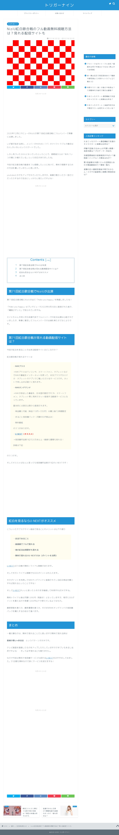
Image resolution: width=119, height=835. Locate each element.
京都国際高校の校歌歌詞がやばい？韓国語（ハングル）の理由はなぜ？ (99, 156)
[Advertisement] (40, 112)
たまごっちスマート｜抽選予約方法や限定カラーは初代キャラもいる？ (101, 106)
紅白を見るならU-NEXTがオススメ (33, 272)
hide (48, 260)
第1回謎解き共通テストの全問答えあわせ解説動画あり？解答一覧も (99, 163)
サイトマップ (87, 13)
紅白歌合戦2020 (13, 24)
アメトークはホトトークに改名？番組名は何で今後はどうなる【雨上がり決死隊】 (101, 67)
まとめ (22, 276)
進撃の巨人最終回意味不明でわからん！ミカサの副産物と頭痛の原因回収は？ (99, 172)
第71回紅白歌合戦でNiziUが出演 (32, 265)
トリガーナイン (59, 5)
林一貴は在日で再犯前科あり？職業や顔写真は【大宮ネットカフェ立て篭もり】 (101, 78)
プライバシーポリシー (31, 13)
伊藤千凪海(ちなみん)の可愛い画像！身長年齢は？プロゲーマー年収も (99, 149)
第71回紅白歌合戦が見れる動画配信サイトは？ (39, 269)
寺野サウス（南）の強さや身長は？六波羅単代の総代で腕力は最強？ (101, 89)
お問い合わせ (59, 13)
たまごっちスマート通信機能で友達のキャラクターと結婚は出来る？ (101, 97)
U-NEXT (19, 434)
